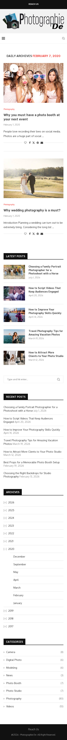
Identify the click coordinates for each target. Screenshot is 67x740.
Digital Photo (34, 659)
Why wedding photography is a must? (32, 210)
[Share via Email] (42, 142)
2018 (10, 618)
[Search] (63, 38)
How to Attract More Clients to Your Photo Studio (46, 354)
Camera (34, 652)
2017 (10, 626)
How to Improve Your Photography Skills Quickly (45, 311)
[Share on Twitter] (33, 142)
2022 (11, 533)
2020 (11, 548)
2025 (11, 510)
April (16, 579)
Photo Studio (34, 690)
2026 (11, 502)
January (17, 603)
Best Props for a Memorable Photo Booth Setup (32, 462)
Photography (34, 698)
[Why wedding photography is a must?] (33, 178)
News (34, 675)
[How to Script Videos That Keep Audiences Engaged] (14, 293)
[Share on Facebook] (30, 142)
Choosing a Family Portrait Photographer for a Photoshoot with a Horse (45, 270)
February (18, 595)
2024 (11, 517)
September (19, 564)
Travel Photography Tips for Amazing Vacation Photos (46, 332)
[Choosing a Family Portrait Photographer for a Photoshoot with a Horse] (14, 272)
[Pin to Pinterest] (38, 142)
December (19, 556)
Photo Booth (34, 683)
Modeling (34, 667)
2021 (10, 541)
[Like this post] (25, 142)
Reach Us (34, 4)
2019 (11, 610)
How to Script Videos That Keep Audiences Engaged (45, 289)
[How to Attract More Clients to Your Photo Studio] (14, 358)
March (17, 587)
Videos (34, 706)
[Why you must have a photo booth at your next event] (33, 83)
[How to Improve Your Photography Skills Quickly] (14, 315)
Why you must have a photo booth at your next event (32, 117)
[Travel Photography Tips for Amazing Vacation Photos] (14, 336)
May (15, 572)
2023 (11, 525)
